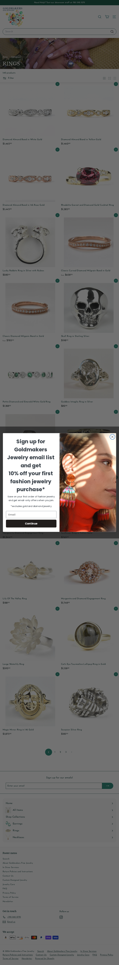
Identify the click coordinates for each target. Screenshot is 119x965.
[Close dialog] (112, 436)
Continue (31, 523)
